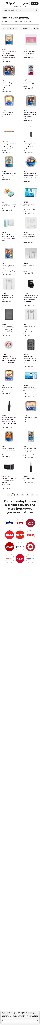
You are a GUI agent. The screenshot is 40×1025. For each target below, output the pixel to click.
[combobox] (18, 10)
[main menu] (3, 3)
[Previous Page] (8, 494)
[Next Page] (37, 494)
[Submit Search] (36, 10)
